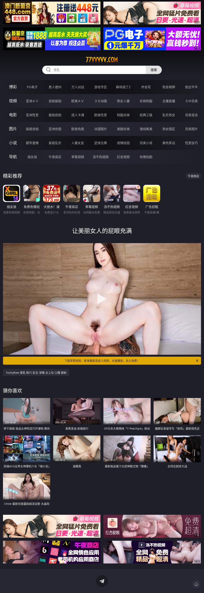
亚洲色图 (55, 129)
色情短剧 (146, 157)
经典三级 (146, 115)
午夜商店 (55, 157)
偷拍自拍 (55, 115)
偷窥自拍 (32, 129)
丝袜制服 (146, 101)
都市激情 (32, 143)
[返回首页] (196, 584)
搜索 (154, 70)
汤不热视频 (101, 157)
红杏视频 (123, 157)
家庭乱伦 (55, 143)
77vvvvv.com (102, 60)
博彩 (13, 87)
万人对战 (77, 87)
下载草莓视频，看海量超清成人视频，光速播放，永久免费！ (102, 360)
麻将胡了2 (123, 87)
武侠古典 (100, 143)
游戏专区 (100, 87)
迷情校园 (123, 143)
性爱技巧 (191, 143)
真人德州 (55, 87)
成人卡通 (77, 115)
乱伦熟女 (168, 115)
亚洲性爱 (32, 115)
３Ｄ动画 (100, 101)
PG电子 (32, 87)
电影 (13, 115)
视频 (13, 101)
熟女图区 (168, 129)
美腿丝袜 (123, 129)
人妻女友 (77, 143)
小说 (13, 143)
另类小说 (146, 143)
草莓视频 (77, 157)
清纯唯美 (146, 129)
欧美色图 (77, 129)
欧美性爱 (100, 115)
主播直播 (168, 101)
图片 (13, 129)
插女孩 (32, 157)
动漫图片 (100, 129)
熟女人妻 (123, 101)
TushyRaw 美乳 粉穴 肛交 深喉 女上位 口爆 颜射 (36, 372)
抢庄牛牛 (191, 87)
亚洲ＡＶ (32, 101)
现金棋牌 (168, 87)
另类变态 (191, 115)
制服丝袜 (123, 115)
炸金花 (146, 87)
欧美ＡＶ (77, 101)
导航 (13, 156)
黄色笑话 (168, 143)
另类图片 (191, 129)
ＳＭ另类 (191, 101)
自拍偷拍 (55, 101)
